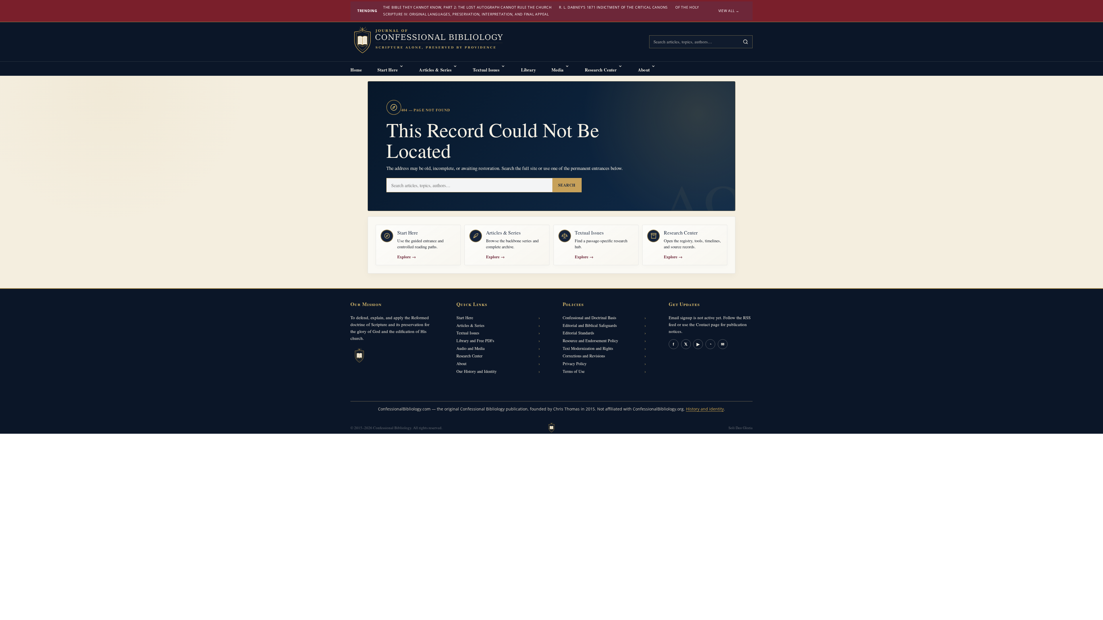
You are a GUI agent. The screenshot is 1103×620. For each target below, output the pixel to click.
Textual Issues (486, 70)
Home (356, 70)
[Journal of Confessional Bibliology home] (432, 41)
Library (528, 70)
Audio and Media (470, 348)
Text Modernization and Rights (588, 348)
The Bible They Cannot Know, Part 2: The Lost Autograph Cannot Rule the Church (467, 7)
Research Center (601, 70)
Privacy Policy (575, 363)
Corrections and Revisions (584, 356)
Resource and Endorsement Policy (590, 340)
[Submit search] (745, 42)
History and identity (705, 409)
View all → (729, 10)
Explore (406, 257)
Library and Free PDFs (475, 340)
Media (558, 70)
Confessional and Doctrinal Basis (589, 317)
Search (567, 185)
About (644, 70)
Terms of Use (574, 371)
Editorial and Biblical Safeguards (590, 325)
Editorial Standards (578, 333)
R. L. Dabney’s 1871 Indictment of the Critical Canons (613, 7)
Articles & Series (435, 70)
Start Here (387, 70)
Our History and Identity (476, 371)
